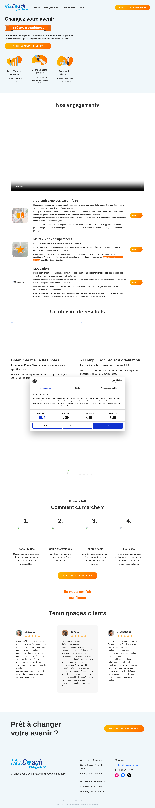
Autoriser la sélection (77, 426)
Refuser (47, 426)
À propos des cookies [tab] (109, 388)
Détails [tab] (77, 388)
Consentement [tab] (45, 388)
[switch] (66, 417)
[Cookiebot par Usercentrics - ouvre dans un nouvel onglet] (113, 381)
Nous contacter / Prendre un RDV (132, 7)
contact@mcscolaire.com (126, 765)
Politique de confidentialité (89, 804)
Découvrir (136, 215)
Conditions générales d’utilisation (68, 804)
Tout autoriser (108, 426)
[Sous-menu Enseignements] (59, 7)
